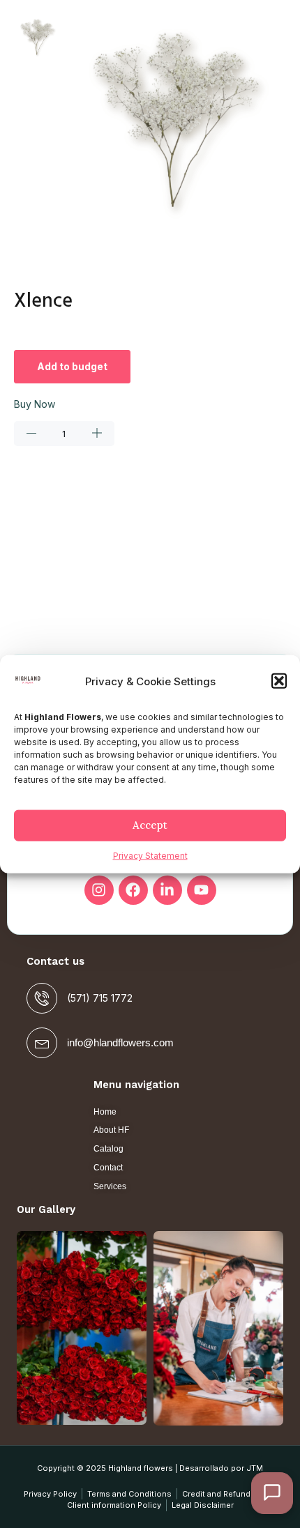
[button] (279, 681)
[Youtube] (201, 890)
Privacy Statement (150, 855)
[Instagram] (99, 890)
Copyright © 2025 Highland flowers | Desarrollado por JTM (150, 1468)
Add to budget (72, 366)
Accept (150, 825)
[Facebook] (133, 890)
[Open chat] (272, 1493)
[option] (37, 38)
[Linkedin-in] (167, 890)
